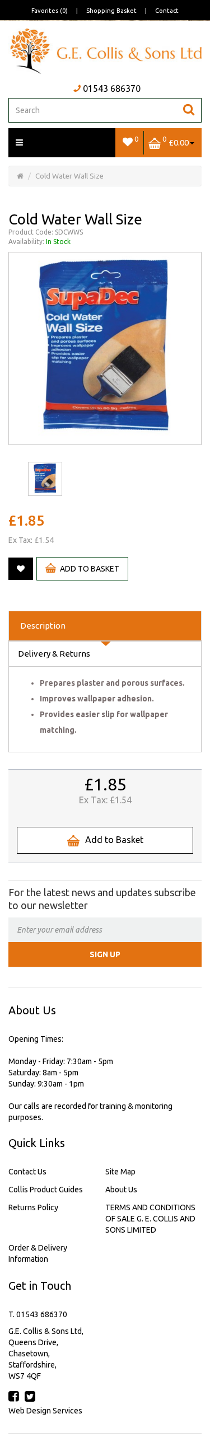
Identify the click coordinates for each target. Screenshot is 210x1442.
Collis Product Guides (45, 1189)
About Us (121, 1189)
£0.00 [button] (175, 140)
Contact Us (27, 1171)
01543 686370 (112, 88)
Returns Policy (33, 1207)
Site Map (120, 1171)
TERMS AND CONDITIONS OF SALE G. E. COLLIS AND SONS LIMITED (150, 1218)
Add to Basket (89, 568)
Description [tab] (43, 625)
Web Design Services (45, 1410)
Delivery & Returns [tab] (54, 653)
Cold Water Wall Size (69, 176)
